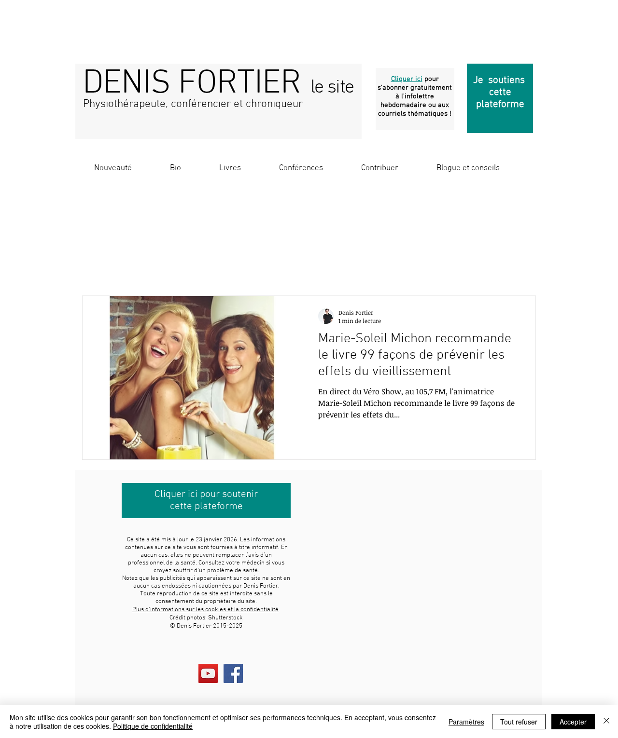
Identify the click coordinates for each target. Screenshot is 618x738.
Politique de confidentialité (153, 726)
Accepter (573, 721)
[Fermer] (606, 721)
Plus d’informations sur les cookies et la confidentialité (205, 610)
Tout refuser (518, 721)
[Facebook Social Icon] (233, 673)
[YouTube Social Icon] (208, 673)
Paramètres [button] (466, 721)
